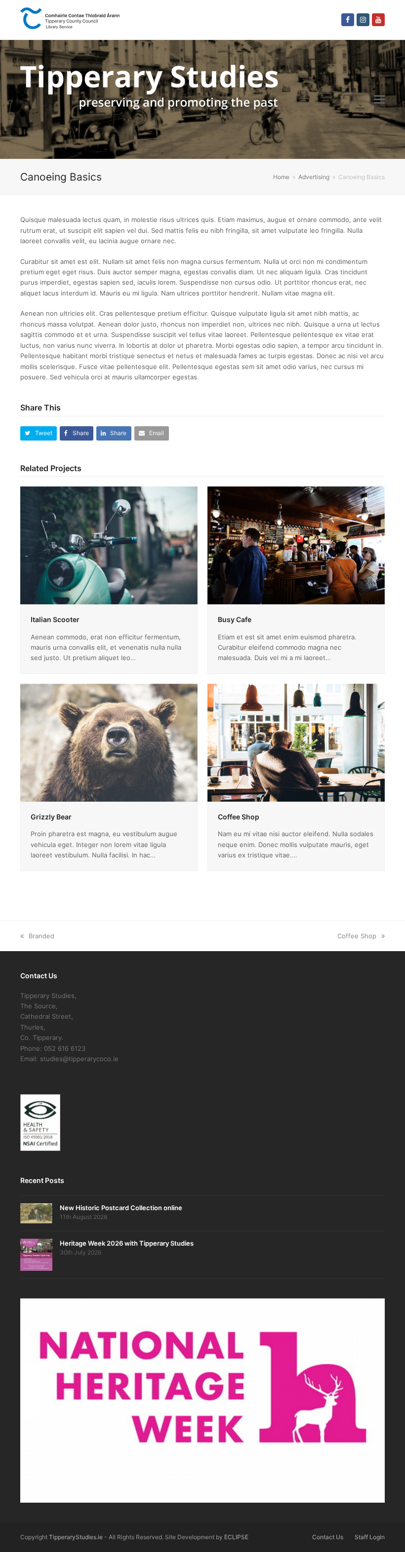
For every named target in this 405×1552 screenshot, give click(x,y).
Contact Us (327, 1537)
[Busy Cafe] (296, 545)
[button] (379, 99)
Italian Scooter (55, 619)
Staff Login (370, 1537)
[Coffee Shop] (296, 742)
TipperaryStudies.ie (76, 1537)
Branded (41, 936)
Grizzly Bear (51, 817)
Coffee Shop (238, 817)
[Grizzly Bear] (109, 742)
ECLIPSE (236, 1537)
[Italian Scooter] (109, 545)
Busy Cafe (234, 619)
